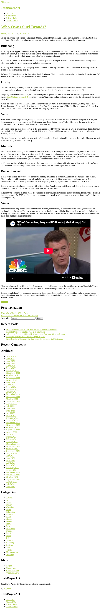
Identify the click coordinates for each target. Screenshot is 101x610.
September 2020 (13, 479)
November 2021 (13, 446)
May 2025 (10, 363)
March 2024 (11, 387)
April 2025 (10, 366)
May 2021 (10, 460)
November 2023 (13, 396)
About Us (10, 13)
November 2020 (13, 475)
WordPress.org (12, 573)
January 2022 (11, 441)
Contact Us (11, 16)
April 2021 (10, 463)
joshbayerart (24, 33)
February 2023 (12, 418)
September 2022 (13, 430)
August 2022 (11, 432)
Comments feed (12, 570)
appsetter (7, 588)
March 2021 (11, 465)
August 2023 (11, 404)
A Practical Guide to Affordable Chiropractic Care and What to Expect (35, 334)
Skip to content (7, 2)
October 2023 (12, 399)
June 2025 (10, 361)
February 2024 (12, 389)
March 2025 (11, 368)
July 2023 (10, 406)
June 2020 (10, 486)
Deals (8, 509)
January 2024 (11, 392)
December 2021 (13, 444)
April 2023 (10, 413)
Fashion (9, 514)
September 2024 (13, 377)
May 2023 (10, 411)
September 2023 (13, 401)
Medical (9, 533)
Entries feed (11, 568)
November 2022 (13, 425)
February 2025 (12, 370)
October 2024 (12, 375)
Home (8, 524)
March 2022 (11, 437)
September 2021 (13, 451)
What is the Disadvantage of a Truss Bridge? (19, 315)
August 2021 (11, 453)
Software (10, 545)
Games (9, 519)
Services (4, 302)
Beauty (9, 505)
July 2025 (10, 359)
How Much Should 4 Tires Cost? (15, 313)
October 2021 (12, 449)
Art (7, 500)
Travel (9, 550)
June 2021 (10, 458)
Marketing (10, 528)
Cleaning (10, 507)
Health (9, 521)
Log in (9, 566)
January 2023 (11, 420)
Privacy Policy (12, 18)
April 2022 (10, 434)
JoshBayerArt (10, 7)
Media (9, 531)
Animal (9, 498)
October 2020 (12, 477)
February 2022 (12, 439)
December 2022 (13, 422)
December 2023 (13, 394)
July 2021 (10, 456)
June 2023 (10, 408)
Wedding (10, 554)
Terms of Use (11, 20)
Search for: (5, 318)
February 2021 (12, 467)
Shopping (10, 543)
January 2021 (11, 470)
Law (8, 526)
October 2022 (12, 427)
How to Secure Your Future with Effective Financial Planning (31, 329)
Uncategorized (12, 552)
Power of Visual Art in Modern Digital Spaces (25, 336)
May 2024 (10, 382)
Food (8, 517)
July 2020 (10, 484)
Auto (8, 502)
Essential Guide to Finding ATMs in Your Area (25, 332)
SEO (8, 538)
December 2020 (13, 472)
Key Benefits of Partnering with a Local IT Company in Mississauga (34, 339)
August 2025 (11, 356)
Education (10, 512)
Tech (8, 547)
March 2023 (11, 415)
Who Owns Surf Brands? (23, 26)
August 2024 (11, 380)
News (8, 535)
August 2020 (11, 482)
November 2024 (13, 373)
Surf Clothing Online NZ (17, 97)
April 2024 (10, 385)
